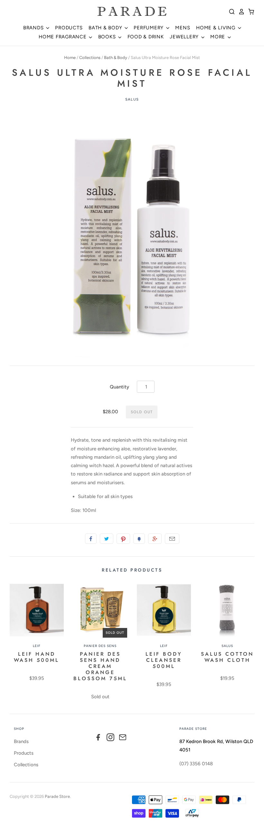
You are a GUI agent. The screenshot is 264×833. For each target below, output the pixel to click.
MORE (218, 37)
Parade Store (57, 796)
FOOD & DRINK (145, 37)
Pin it (123, 539)
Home (70, 57)
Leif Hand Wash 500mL (36, 657)
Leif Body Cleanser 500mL (164, 660)
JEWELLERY (185, 37)
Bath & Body (115, 57)
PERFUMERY (149, 28)
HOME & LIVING (216, 28)
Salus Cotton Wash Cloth (227, 657)
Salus (132, 99)
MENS (182, 28)
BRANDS (34, 28)
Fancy (139, 539)
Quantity (119, 387)
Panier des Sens (100, 646)
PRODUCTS (68, 28)
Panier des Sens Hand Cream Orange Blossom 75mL (100, 666)
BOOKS (108, 37)
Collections (89, 57)
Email (172, 539)
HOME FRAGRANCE (63, 37)
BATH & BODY (106, 28)
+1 (155, 539)
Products (23, 753)
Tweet (106, 539)
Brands (21, 741)
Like (91, 539)
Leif (37, 646)
